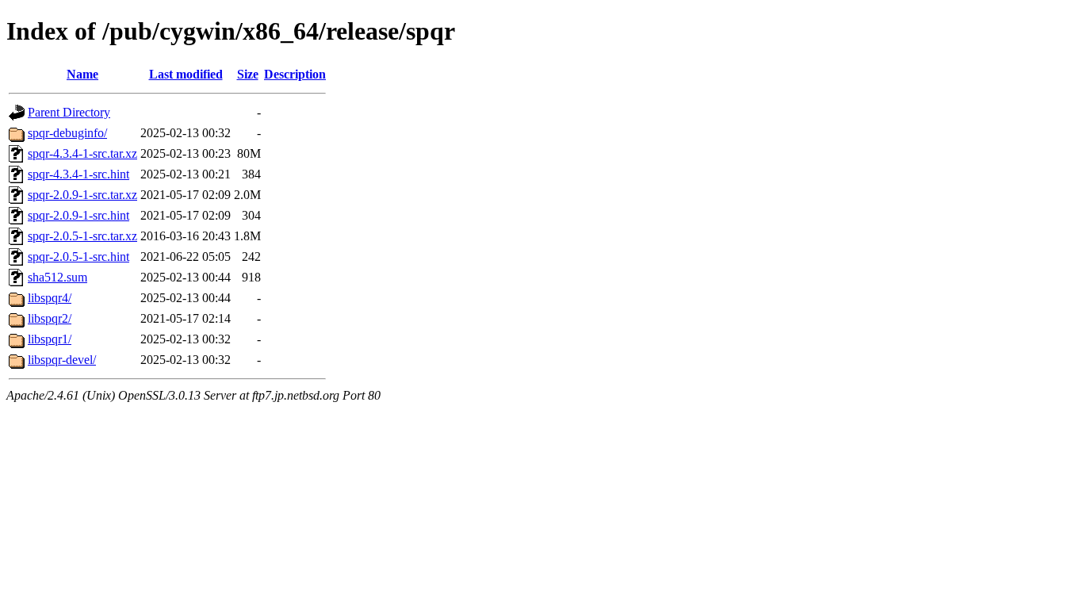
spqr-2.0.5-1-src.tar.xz (82, 236)
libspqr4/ (49, 297)
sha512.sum (57, 277)
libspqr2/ (49, 318)
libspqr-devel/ (62, 359)
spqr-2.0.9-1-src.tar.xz (82, 194)
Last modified (186, 74)
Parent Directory (69, 112)
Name (82, 74)
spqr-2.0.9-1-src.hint (78, 215)
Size (247, 74)
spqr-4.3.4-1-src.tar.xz (82, 153)
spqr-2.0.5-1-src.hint (78, 256)
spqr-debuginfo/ (67, 133)
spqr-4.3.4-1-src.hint (78, 174)
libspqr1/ (49, 339)
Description (295, 74)
